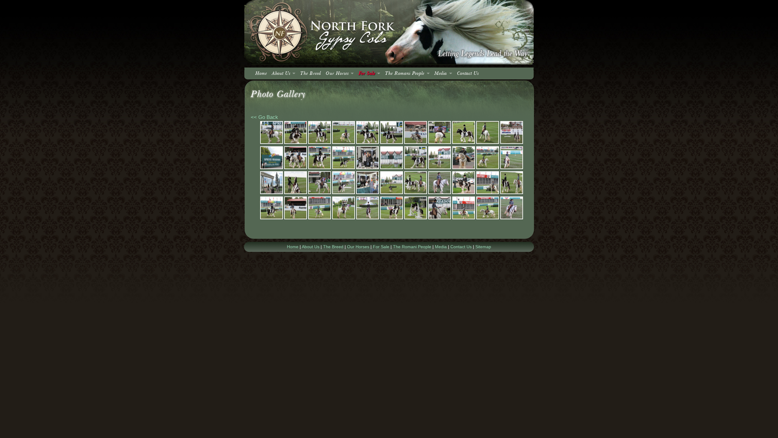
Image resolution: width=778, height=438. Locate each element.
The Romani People (404, 73)
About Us (281, 73)
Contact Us (468, 73)
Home (261, 73)
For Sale (367, 73)
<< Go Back (264, 117)
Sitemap (483, 246)
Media (440, 73)
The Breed (310, 73)
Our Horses (337, 73)
